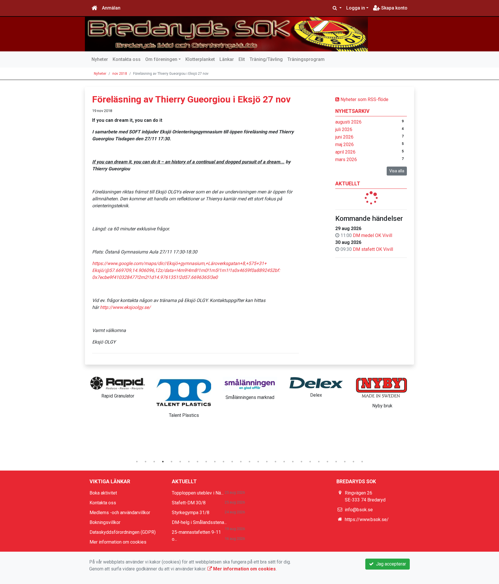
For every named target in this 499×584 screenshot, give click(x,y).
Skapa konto (393, 8)
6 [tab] (180, 461)
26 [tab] (353, 461)
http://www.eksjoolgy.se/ (125, 307)
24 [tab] (336, 461)
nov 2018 (119, 74)
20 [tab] (301, 461)
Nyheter (100, 59)
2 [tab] (145, 461)
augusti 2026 (348, 122)
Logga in (355, 8)
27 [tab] (362, 461)
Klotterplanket (200, 59)
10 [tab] (215, 461)
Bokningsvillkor (105, 522)
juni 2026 (344, 137)
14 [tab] (249, 461)
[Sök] (337, 8)
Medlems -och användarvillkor (120, 512)
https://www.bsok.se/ (367, 519)
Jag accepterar (390, 564)
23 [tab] (327, 461)
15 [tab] (258, 461)
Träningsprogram (306, 59)
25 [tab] (345, 461)
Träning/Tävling (266, 59)
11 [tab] (223, 461)
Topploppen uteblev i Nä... (198, 493)
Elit (242, 59)
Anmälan (111, 8)
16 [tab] (267, 461)
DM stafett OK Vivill (373, 249)
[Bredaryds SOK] (226, 34)
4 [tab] (163, 461)
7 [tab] (189, 461)
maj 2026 (344, 144)
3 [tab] (154, 461)
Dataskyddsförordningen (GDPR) (123, 532)
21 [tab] (310, 461)
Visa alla (396, 171)
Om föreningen (161, 59)
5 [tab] (171, 461)
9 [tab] (206, 461)
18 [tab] (284, 461)
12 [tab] (232, 461)
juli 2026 (343, 129)
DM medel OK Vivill (372, 235)
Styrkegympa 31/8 (190, 512)
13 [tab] (241, 461)
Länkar (226, 59)
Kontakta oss (127, 59)
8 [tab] (197, 461)
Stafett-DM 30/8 (189, 502)
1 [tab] (137, 461)
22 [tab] (319, 461)
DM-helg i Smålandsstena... (199, 522)
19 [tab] (293, 461)
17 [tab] (275, 461)
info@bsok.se (359, 509)
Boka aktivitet (103, 493)
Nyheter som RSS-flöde (363, 99)
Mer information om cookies (118, 542)
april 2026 (345, 152)
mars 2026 (346, 159)
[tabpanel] (117, 386)
